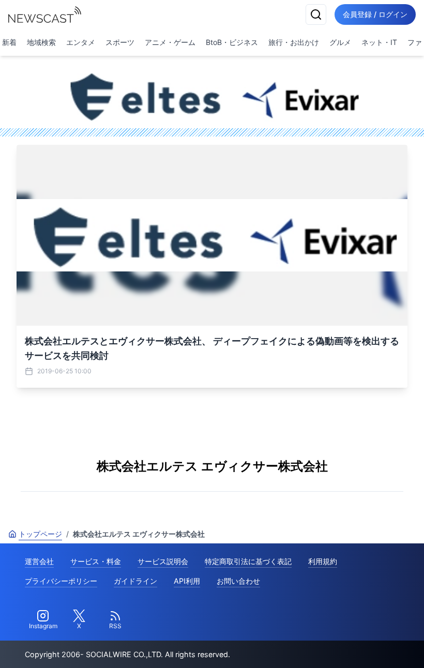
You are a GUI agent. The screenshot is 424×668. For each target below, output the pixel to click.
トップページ (40, 533)
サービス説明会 (163, 561)
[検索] (316, 14)
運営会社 (39, 561)
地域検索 (41, 42)
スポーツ (119, 42)
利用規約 (322, 561)
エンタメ (80, 42)
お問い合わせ (238, 580)
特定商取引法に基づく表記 (248, 561)
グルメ (340, 42)
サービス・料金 (95, 561)
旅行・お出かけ (293, 42)
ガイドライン (135, 580)
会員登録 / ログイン (375, 14)
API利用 (187, 580)
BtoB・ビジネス (232, 42)
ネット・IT (379, 42)
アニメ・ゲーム (170, 42)
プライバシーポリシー (61, 580)
